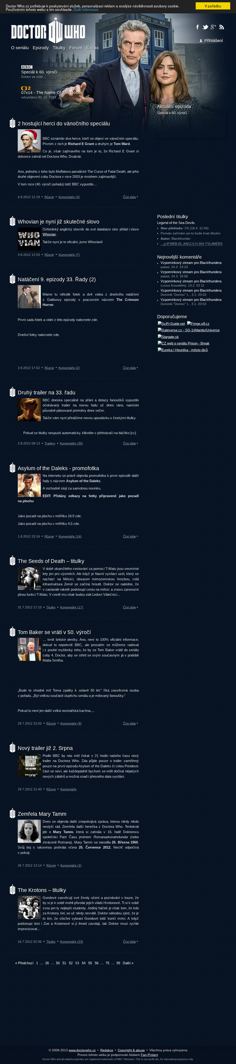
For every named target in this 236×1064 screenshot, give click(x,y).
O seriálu (20, 47)
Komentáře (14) (70, 536)
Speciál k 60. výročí (39, 72)
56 (96, 963)
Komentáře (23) (71, 941)
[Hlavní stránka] (48, 27)
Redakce (106, 1050)
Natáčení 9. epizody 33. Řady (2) (57, 279)
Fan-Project (149, 1055)
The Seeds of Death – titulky (51, 561)
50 (58, 963)
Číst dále (129, 197)
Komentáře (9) (71, 723)
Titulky (59, 47)
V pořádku (213, 5)
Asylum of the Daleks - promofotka (58, 468)
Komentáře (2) (69, 368)
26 (47, 963)
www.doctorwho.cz (82, 1050)
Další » (128, 963)
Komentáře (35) (71, 443)
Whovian (49, 234)
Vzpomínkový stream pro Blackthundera (191, 263)
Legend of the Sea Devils (176, 223)
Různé (49, 197)
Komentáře (68, 789)
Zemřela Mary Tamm (42, 814)
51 (64, 963)
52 (71, 963)
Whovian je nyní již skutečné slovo (58, 222)
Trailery (49, 443)
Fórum (75, 47)
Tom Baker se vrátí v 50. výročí (54, 632)
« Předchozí (24, 963)
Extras (92, 47)
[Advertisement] (191, 175)
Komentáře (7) (69, 255)
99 (118, 963)
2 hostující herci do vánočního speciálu (64, 124)
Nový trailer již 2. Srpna (45, 748)
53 (77, 963)
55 (90, 963)
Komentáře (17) (71, 607)
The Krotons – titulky (42, 890)
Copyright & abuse (131, 1050)
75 (107, 963)
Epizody (41, 47)
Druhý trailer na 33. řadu (46, 393)
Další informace (86, 9)
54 (84, 963)
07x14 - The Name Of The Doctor (52, 93)
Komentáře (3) (69, 197)
